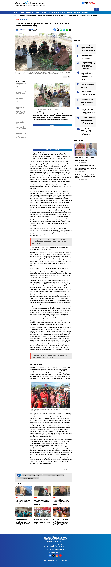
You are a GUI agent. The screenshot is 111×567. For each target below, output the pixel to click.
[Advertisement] (86, 27)
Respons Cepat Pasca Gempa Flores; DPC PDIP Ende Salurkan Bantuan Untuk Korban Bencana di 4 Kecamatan (88, 48)
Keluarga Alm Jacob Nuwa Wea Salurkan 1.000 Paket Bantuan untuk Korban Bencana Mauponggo (80, 15)
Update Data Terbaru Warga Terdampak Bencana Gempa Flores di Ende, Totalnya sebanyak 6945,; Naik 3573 (88, 131)
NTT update (22, 12)
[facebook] (83, 3)
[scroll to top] (106, 564)
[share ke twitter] (58, 30)
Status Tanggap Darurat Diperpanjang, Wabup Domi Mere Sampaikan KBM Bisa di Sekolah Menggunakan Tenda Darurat (88, 75)
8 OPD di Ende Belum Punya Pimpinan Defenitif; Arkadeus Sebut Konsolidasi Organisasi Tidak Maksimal (88, 65)
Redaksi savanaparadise (25, 29)
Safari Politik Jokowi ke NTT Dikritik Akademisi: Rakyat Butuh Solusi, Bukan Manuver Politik (85, 159)
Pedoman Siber (52, 560)
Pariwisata (29, 12)
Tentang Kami (63, 560)
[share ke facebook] (55, 30)
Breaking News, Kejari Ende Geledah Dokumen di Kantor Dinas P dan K (88, 57)
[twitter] (87, 3)
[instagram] (90, 3)
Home (15, 12)
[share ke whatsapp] (61, 30)
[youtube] (94, 3)
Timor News (76, 12)
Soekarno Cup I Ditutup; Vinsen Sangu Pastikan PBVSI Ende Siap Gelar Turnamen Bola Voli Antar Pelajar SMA (88, 110)
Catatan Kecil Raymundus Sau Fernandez (53, 475)
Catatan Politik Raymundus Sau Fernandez (28, 478)
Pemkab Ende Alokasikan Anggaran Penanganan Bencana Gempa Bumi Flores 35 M (87, 85)
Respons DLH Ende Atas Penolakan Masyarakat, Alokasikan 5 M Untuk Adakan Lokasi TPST (28, 15)
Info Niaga (37, 12)
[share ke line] (67, 30)
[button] (64, 77)
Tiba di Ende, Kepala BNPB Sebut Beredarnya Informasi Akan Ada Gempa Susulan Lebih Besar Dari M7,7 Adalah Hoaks (88, 121)
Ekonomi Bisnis (45, 12)
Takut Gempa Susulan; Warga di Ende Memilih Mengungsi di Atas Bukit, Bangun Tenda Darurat (87, 102)
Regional (69, 12)
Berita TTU (54, 12)
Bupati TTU (39, 475)
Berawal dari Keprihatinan (28, 475)
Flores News (61, 12)
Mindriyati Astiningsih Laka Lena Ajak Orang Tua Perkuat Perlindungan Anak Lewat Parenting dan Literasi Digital (85, 167)
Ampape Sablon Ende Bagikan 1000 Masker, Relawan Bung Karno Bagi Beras (88, 94)
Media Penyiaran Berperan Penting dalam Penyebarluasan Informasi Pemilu (85, 176)
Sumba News (84, 12)
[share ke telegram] (64, 30)
